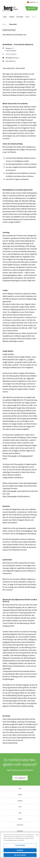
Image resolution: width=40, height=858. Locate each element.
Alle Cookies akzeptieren (20, 855)
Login (20, 813)
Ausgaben (20, 800)
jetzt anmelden (20, 778)
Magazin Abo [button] (32, 8)
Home (4, 24)
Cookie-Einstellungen (20, 845)
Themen (20, 794)
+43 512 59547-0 (10, 54)
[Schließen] (37, 835)
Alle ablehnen (20, 850)
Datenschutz (20, 825)
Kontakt (20, 819)
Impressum (20, 831)
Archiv (20, 807)
